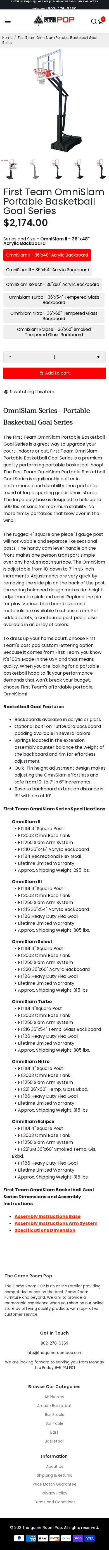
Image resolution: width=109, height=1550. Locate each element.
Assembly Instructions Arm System (56, 1223)
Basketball (54, 1441)
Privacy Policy (54, 1493)
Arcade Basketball (54, 1405)
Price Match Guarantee (55, 1484)
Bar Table (54, 1423)
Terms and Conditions (54, 1502)
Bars (54, 1432)
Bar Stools (54, 1414)
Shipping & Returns (54, 1475)
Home (7, 37)
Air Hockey (54, 1397)
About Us (54, 1466)
